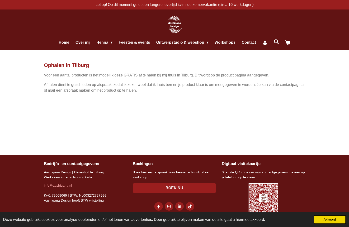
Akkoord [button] (330, 219)
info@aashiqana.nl (58, 185)
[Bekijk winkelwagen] (287, 42)
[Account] (264, 42)
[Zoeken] (276, 41)
